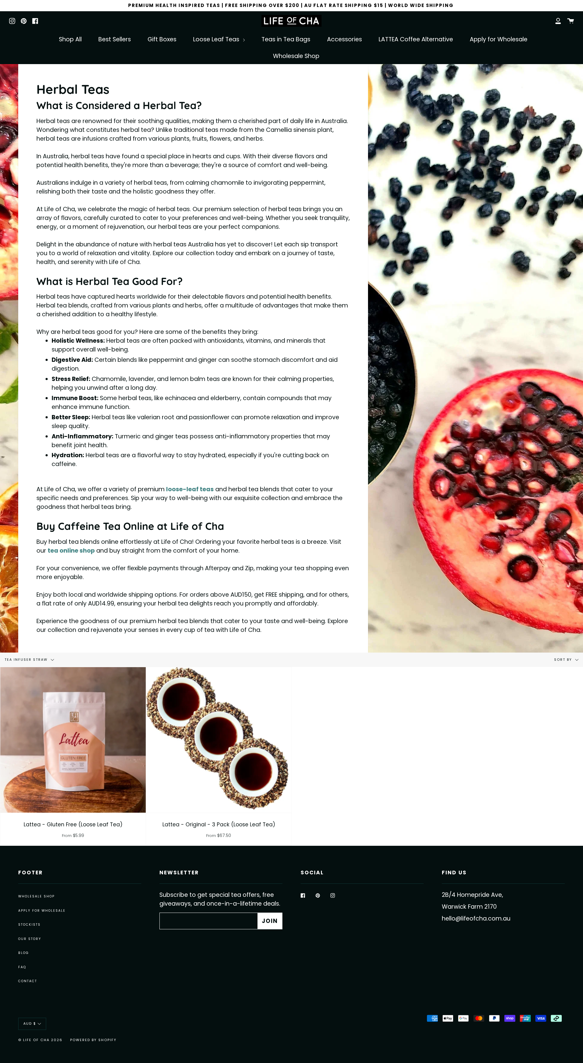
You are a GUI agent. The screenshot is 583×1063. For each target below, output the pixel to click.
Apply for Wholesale (498, 39)
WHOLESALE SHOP (36, 896)
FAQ (22, 967)
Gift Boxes (162, 39)
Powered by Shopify (93, 1039)
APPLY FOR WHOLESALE (42, 910)
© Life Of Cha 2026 (40, 1039)
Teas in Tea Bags (285, 39)
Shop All (70, 39)
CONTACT (27, 981)
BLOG (23, 953)
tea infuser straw (27, 659)
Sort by (564, 659)
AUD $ (29, 1023)
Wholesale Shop (296, 56)
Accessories (344, 39)
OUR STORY (29, 939)
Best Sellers (114, 39)
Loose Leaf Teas (217, 39)
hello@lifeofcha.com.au (476, 918)
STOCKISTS (29, 924)
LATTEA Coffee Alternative (416, 39)
